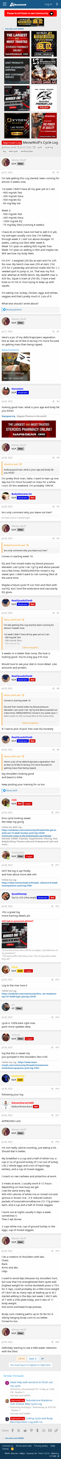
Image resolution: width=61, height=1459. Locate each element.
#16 (57, 1088)
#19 (57, 1250)
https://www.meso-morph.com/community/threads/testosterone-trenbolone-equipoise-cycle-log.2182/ (25, 1065)
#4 (58, 457)
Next (32, 1358)
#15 (57, 1047)
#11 (57, 865)
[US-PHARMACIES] (44, 71)
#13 (57, 979)
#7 (58, 612)
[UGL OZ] (44, 43)
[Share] (53, 173)
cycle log (49, 147)
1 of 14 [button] (21, 1358)
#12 (57, 906)
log (4, 151)
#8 (58, 688)
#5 (58, 506)
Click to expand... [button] (30, 647)
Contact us (7, 1445)
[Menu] (5, 4)
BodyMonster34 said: (14, 545)
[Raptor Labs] (44, 98)
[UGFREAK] (17, 98)
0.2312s (46, 1453)
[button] (58, 1456)
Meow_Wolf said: (12, 619)
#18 (57, 1141)
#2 (58, 331)
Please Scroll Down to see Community (28, 13)
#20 (57, 1342)
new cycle (13, 151)
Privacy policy (41, 1445)
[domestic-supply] (17, 71)
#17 (57, 1115)
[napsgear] (17, 43)
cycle (39, 147)
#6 (58, 538)
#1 (58, 172)
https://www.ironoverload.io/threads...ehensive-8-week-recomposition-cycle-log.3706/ (30, 884)
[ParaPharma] (44, 125)
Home (5, 1448)
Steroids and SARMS (20, 1395)
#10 (57, 812)
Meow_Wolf (10, 147)
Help (52, 1445)
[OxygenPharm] (17, 125)
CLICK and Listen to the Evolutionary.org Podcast (26, 835)
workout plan (27, 151)
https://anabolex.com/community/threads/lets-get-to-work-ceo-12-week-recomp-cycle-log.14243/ (29, 831)
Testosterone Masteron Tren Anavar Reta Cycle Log (31, 1401)
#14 (57, 1017)
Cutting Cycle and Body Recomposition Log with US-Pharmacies (31, 1422)
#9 (58, 749)
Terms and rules (24, 1445)
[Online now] (8, 806)
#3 (58, 401)
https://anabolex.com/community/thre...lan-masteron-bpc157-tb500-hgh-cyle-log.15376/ (29, 995)
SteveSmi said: (11, 464)
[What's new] (57, 4)
